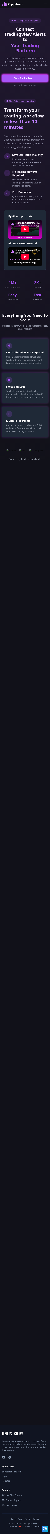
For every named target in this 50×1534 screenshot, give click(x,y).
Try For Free (25, 879)
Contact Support (14, 1500)
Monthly (14, 842)
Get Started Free (23, 1422)
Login (4, 1476)
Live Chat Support (14, 1495)
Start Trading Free (23, 78)
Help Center (11, 1505)
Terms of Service (32, 1519)
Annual (35, 842)
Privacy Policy (17, 1519)
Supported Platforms (12, 1471)
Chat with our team (26, 782)
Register (6, 1480)
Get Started (25, 954)
